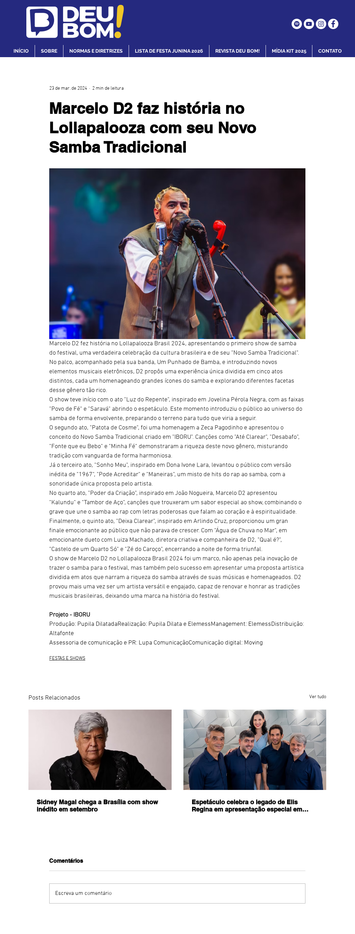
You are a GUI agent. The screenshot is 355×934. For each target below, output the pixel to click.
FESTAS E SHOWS (67, 658)
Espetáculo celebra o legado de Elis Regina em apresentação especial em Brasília (247, 805)
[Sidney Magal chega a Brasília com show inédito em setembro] (100, 750)
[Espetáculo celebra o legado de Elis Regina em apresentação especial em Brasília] (255, 750)
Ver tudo (317, 697)
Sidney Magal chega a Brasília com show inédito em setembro (97, 805)
